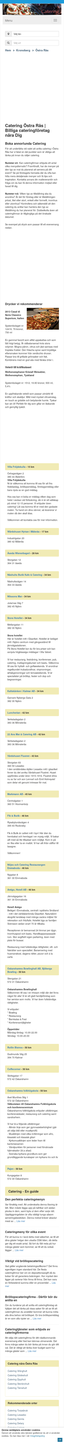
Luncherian (13, 712)
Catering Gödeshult (18, 1375)
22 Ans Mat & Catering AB (21, 734)
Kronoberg (23, 50)
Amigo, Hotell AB (16, 889)
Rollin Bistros (15, 1047)
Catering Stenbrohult (18, 1383)
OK (60, 1439)
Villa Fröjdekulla (16, 466)
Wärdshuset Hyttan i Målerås (23, 531)
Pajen (10, 1168)
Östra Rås (41, 50)
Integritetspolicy (37, 1435)
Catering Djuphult (17, 1379)
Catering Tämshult (17, 1388)
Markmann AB (15, 794)
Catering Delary (16, 1423)
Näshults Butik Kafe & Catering (24, 574)
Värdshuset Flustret (18, 755)
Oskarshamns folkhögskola (22, 1090)
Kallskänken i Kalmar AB (21, 691)
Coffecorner (14, 1069)
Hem (8, 50)
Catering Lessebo (17, 1414)
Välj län (17, 34)
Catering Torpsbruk (18, 1410)
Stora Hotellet (15, 618)
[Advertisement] (32, 84)
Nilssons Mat (14, 596)
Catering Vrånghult (17, 1371)
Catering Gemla (16, 1419)
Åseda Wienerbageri (18, 553)
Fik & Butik (13, 815)
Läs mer (21, 1221)
